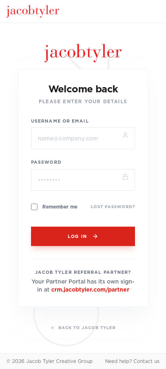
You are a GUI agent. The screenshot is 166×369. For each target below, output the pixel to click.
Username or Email (60, 121)
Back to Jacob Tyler (87, 327)
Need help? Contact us (132, 361)
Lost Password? (113, 206)
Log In (77, 236)
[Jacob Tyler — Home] (32, 11)
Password (46, 162)
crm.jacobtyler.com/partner (90, 290)
